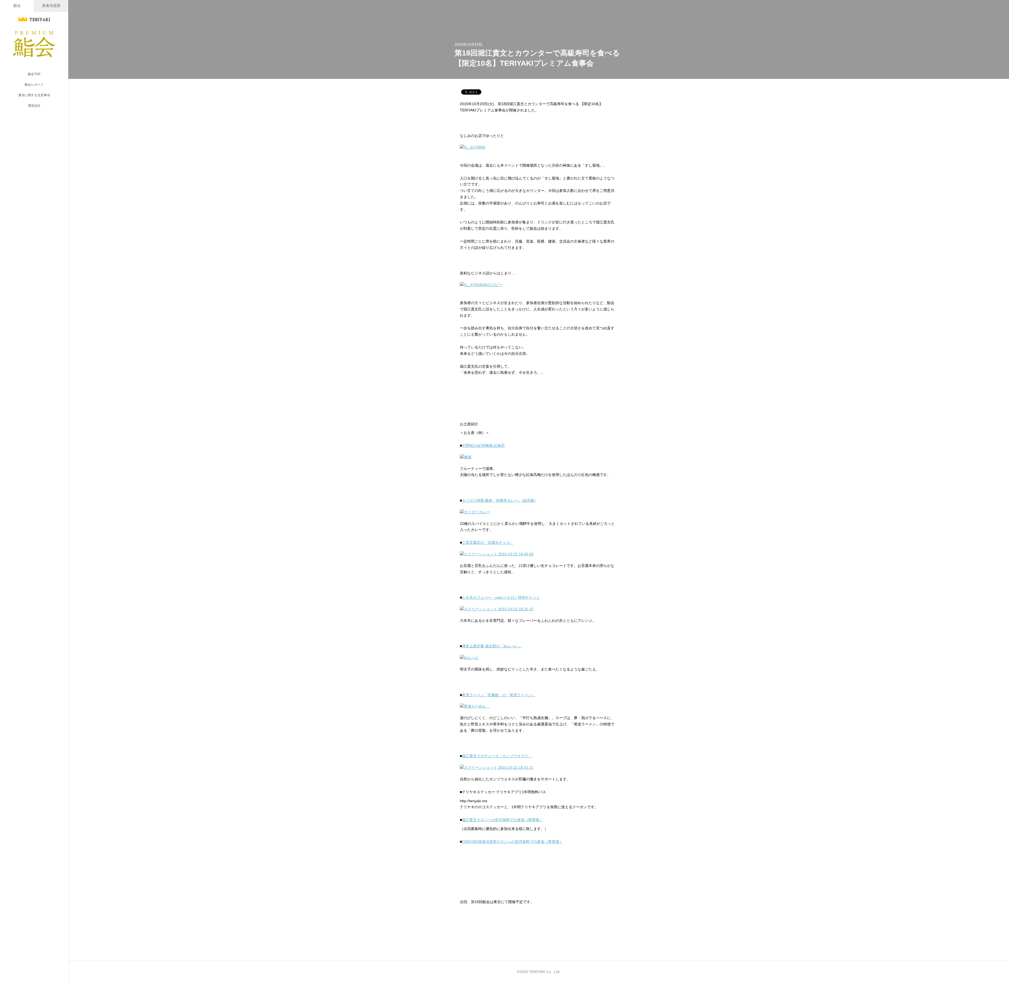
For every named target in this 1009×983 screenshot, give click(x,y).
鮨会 (17, 5)
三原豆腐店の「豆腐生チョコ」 (487, 542)
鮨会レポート (34, 84)
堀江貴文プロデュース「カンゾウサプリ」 (497, 756)
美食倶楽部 (51, 5)
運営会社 (34, 105)
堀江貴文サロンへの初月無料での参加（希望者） (502, 820)
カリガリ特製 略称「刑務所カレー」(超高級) (499, 500)
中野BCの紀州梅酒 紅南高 (483, 445)
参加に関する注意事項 (34, 95)
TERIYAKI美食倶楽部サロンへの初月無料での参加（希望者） (512, 841)
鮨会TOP (34, 74)
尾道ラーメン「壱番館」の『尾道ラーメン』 (499, 695)
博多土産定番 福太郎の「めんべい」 (492, 646)
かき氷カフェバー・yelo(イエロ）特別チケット (501, 597)
